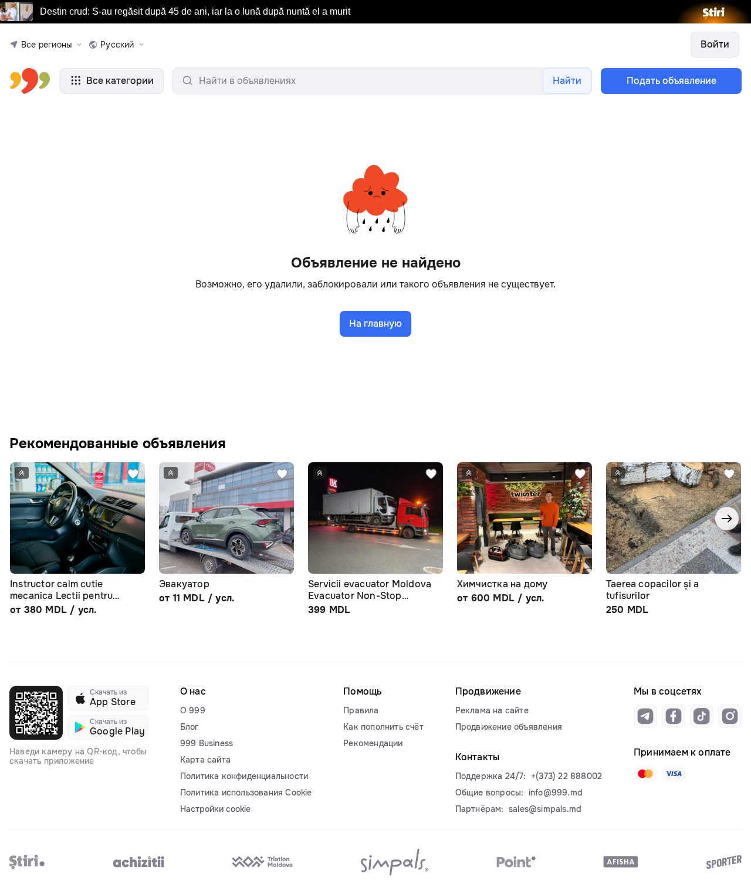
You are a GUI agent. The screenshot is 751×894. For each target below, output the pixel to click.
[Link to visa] (673, 774)
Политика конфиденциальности (244, 776)
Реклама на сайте (492, 710)
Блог (189, 727)
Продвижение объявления (508, 727)
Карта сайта (205, 759)
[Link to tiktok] (701, 716)
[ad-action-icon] (133, 474)
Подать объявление (671, 80)
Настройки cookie (215, 809)
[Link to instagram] (730, 716)
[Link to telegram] (645, 716)
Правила (360, 710)
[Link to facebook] (673, 716)
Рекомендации (372, 743)
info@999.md (556, 792)
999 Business (206, 743)
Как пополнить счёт (383, 727)
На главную (375, 323)
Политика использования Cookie (246, 792)
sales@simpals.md (545, 809)
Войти (715, 44)
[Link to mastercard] (645, 774)
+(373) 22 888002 (566, 776)
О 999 (192, 710)
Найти (567, 80)
